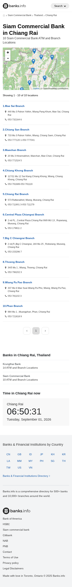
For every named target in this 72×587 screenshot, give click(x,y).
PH (41, 460)
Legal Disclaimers (13, 568)
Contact (7, 551)
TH (64, 460)
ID (30, 454)
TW (8, 467)
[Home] (4, 15)
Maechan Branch (14, 150)
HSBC (6, 524)
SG (52, 460)
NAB (5, 540)
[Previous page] (26, 331)
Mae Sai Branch (14, 105)
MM (19, 460)
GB (19, 454)
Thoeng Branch (14, 261)
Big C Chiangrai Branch (19, 238)
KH (52, 454)
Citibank (7, 535)
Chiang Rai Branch (16, 194)
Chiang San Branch (16, 129)
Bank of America (12, 518)
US (19, 467)
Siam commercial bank (16, 529)
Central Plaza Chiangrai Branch (23, 214)
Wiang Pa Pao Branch (17, 282)
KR (64, 454)
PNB (5, 546)
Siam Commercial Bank (19, 15)
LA (8, 460)
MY (30, 460)
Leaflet (36, 88)
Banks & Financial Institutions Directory (25, 475)
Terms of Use (10, 557)
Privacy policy (11, 562)
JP (41, 454)
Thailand (38, 15)
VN (30, 467)
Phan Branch (13, 305)
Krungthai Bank (20, 366)
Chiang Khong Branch (18, 170)
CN (8, 454)
